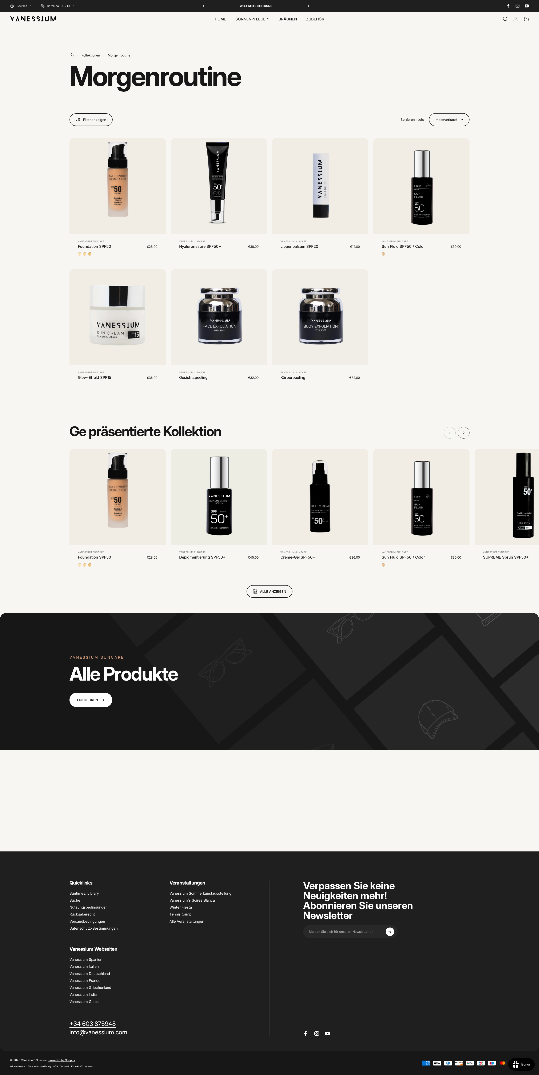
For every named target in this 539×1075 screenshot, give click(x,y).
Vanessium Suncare (91, 241)
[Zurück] (204, 6)
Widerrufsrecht (17, 1066)
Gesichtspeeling (193, 377)
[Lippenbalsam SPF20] (320, 186)
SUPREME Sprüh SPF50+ (506, 557)
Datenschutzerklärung (39, 1066)
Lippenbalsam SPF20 (299, 246)
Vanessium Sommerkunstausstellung (200, 893)
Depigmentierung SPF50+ (202, 557)
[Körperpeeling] (320, 317)
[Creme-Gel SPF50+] (320, 497)
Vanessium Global (84, 1002)
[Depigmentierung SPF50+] (219, 497)
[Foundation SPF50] (117, 186)
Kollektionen (90, 55)
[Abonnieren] (390, 932)
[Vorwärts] (307, 6)
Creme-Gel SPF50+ (297, 557)
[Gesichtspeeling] (219, 317)
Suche (74, 900)
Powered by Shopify (61, 1060)
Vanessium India (83, 994)
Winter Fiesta (180, 907)
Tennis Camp (180, 914)
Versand (64, 1066)
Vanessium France (84, 980)
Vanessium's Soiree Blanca (192, 900)
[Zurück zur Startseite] (71, 55)
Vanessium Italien (84, 966)
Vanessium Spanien (85, 959)
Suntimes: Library (84, 893)
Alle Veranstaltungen (186, 921)
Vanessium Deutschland (89, 974)
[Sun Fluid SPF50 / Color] (421, 186)
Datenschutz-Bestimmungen (93, 928)
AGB (55, 1066)
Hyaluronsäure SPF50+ (200, 246)
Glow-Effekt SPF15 (94, 377)
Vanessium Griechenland (90, 987)
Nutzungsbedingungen (88, 907)
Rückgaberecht (82, 914)
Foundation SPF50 (94, 246)
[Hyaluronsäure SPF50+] (219, 186)
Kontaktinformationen (82, 1066)
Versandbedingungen (87, 921)
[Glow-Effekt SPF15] (117, 317)
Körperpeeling (292, 377)
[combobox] (21, 6)
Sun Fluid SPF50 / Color (403, 246)
